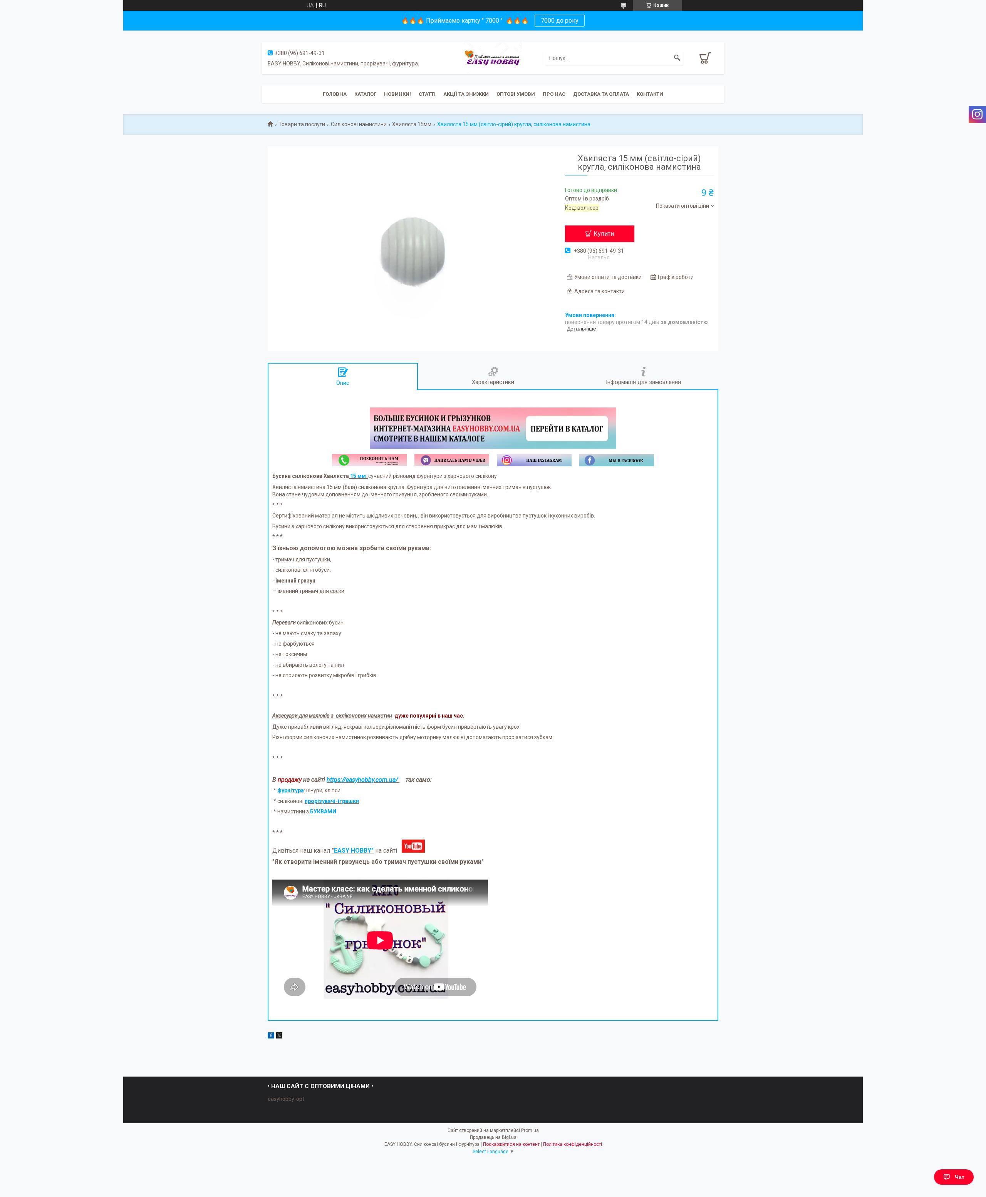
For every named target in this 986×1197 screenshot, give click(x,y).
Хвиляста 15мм (411, 124)
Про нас (554, 94)
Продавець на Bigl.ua (493, 1137)
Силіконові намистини (359, 124)
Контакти (650, 94)
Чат (959, 1177)
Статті (427, 94)
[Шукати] (677, 58)
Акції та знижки (466, 94)
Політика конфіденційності (572, 1144)
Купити (604, 233)
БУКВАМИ (323, 811)
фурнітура (290, 790)
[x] (279, 1036)
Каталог (365, 94)
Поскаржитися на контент (511, 1144)
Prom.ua (530, 1130)
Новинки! (397, 94)
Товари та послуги (301, 124)
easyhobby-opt (286, 1099)
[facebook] (271, 1036)
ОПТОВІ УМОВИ (515, 94)
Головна (335, 94)
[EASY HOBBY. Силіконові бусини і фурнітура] (493, 57)
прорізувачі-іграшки (332, 801)
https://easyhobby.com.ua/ (362, 779)
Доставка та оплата (601, 94)
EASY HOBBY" (354, 850)
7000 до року (560, 20)
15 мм (358, 476)
